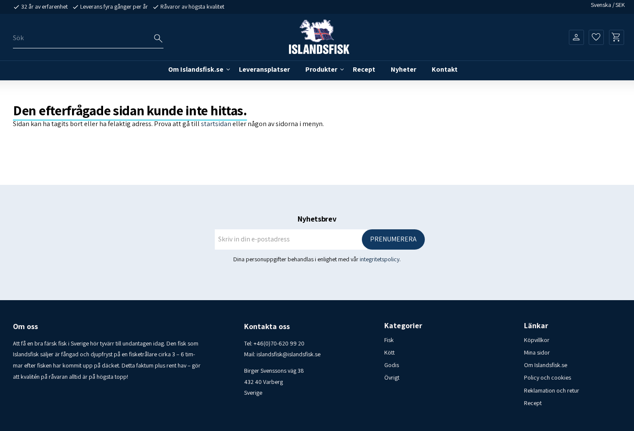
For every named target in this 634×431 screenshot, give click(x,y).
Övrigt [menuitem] (391, 377)
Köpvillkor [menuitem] (536, 340)
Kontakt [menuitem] (445, 69)
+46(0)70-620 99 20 (279, 343)
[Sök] (158, 38)
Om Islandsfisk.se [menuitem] (195, 69)
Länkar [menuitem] (536, 326)
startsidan (216, 123)
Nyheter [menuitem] (403, 69)
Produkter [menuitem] (321, 69)
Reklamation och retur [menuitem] (551, 390)
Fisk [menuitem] (389, 340)
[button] (596, 37)
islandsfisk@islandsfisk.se (288, 354)
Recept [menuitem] (364, 69)
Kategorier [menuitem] (403, 326)
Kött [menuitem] (389, 352)
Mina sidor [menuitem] (537, 352)
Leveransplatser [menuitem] (264, 69)
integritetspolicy (379, 259)
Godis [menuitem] (391, 365)
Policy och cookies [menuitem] (547, 377)
